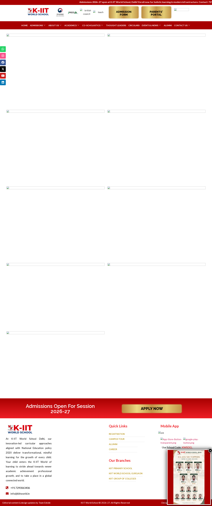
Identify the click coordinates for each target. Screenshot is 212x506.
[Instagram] (3, 56)
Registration (117, 434)
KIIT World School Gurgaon (125, 473)
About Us (53, 25)
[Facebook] (3, 62)
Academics (70, 25)
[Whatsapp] (3, 49)
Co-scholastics (91, 25)
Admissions (36, 25)
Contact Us (180, 25)
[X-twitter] (3, 69)
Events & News (150, 25)
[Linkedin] (3, 82)
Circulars (133, 25)
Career (113, 449)
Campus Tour (116, 439)
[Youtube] (3, 76)
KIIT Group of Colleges (122, 478)
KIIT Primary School (120, 468)
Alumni (168, 25)
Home (24, 25)
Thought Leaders (116, 25)
